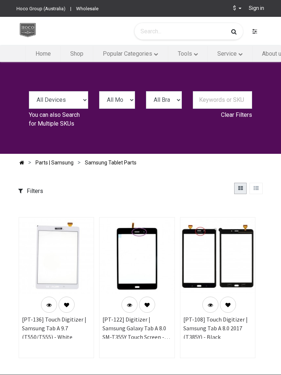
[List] (256, 188)
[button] (67, 305)
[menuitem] (43, 54)
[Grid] (240, 188)
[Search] (234, 31)
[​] (255, 31)
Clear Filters (236, 114)
